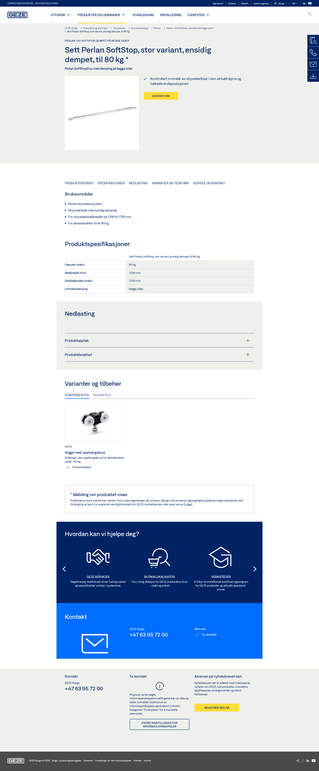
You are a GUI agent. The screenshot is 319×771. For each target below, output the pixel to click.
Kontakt (71, 676)
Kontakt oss (161, 96)
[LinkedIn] (304, 3)
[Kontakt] (313, 64)
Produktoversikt (79, 183)
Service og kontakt (209, 183)
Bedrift (244, 3)
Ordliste (137, 760)
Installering (170, 15)
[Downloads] (313, 76)
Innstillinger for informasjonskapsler (113, 760)
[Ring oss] (313, 52)
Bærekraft (218, 3)
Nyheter (232, 3)
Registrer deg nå (216, 707)
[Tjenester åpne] (208, 15)
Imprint (147, 760)
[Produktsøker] (313, 40)
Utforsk (58, 15)
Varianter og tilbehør (170, 183)
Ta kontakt (138, 676)
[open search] (310, 14)
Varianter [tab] (102, 395)
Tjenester (196, 15)
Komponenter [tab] (77, 395)
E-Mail (188, 504)
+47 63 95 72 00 (149, 634)
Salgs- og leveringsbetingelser (66, 760)
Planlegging (143, 15)
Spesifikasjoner (111, 183)
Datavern (88, 760)
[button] (280, 3)
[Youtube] (310, 3)
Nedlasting (138, 183)
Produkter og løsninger (99, 15)
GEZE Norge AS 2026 (39, 760)
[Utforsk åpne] (68, 15)
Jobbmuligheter (261, 3)
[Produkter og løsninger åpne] (123, 15)
